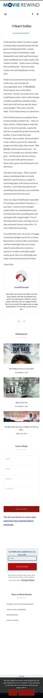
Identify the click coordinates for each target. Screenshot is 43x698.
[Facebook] (32, 14)
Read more (26, 692)
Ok (13, 692)
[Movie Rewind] (21, 5)
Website (8, 479)
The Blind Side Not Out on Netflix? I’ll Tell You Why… (21, 428)
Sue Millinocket (21, 33)
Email (8, 469)
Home (21, 676)
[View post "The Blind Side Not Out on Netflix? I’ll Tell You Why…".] (21, 416)
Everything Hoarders (16, 609)
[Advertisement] (21, 647)
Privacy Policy (28, 580)
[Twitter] (19, 321)
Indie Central (13, 620)
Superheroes (12, 615)
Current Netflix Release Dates (20, 604)
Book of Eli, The (21, 403)
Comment (10, 489)
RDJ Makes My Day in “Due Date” (21, 369)
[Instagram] (37, 14)
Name (8, 459)
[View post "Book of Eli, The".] (21, 387)
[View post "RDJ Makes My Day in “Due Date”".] (21, 353)
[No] (40, 688)
